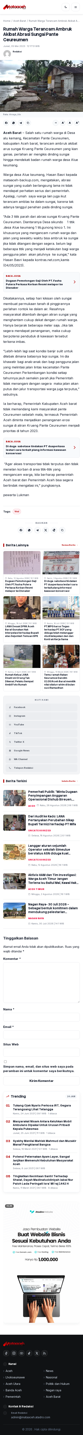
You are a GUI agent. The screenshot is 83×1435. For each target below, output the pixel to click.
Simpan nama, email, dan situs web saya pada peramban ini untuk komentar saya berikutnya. (38, 1069)
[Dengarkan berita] (56, 123)
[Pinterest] (54, 530)
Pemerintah (13, 1396)
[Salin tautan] (28, 123)
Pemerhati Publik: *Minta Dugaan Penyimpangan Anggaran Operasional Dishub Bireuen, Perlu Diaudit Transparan (52, 798)
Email (8, 1027)
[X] (46, 530)
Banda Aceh (14, 1390)
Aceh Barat (19, 20)
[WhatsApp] (13, 123)
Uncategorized (39, 830)
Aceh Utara (13, 1383)
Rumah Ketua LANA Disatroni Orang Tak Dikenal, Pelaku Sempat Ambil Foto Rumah (19, 679)
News (49, 1371)
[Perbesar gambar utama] (41, 86)
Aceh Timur (36, 889)
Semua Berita (68, 545)
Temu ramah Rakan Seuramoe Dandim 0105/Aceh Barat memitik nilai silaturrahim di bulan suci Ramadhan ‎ (60, 681)
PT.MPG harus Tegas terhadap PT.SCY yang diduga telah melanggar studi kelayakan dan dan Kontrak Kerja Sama (59, 633)
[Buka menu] (75, 7)
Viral (17, 511)
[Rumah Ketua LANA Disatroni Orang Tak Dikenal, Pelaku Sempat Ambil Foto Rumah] (21, 656)
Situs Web (11, 1044)
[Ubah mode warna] (66, 7)
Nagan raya (36, 918)
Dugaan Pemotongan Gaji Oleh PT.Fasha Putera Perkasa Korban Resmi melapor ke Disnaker (34, 284)
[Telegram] (21, 123)
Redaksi (17, 51)
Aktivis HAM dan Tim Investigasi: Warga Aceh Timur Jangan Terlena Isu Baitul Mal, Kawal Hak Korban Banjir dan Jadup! (52, 881)
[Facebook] (6, 123)
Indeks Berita (68, 781)
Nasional (51, 1377)
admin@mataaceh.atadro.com (30, 1417)
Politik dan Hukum (58, 1383)
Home (6, 20)
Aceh (31, 806)
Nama (9, 1009)
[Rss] (45, 1353)
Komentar (12, 959)
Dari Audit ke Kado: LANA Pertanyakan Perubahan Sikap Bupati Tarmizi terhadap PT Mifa (52, 820)
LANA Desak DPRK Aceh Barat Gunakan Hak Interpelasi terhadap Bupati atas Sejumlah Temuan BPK (22, 631)
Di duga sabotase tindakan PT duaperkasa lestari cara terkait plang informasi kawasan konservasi (36, 450)
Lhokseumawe (15, 1377)
